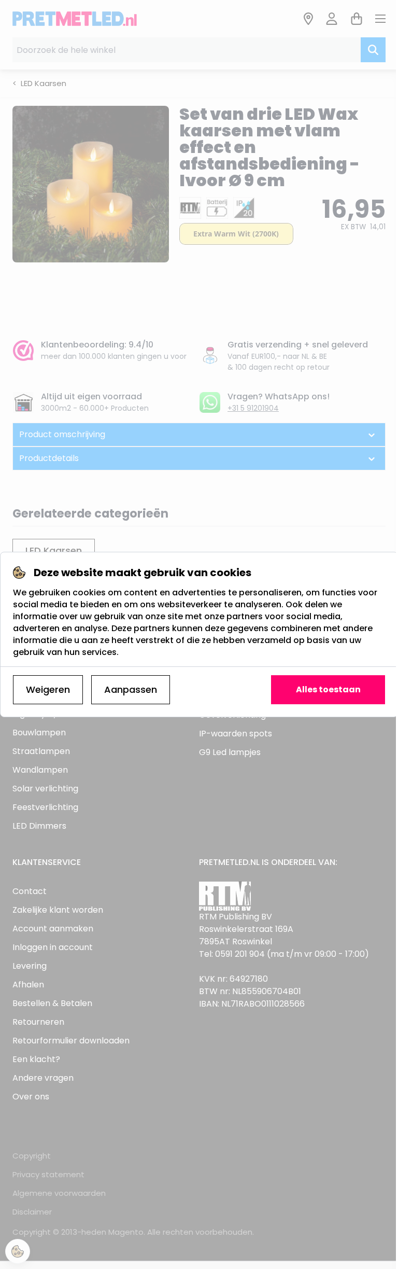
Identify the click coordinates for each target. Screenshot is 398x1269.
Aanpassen (130, 689)
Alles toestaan (328, 689)
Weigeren (48, 689)
